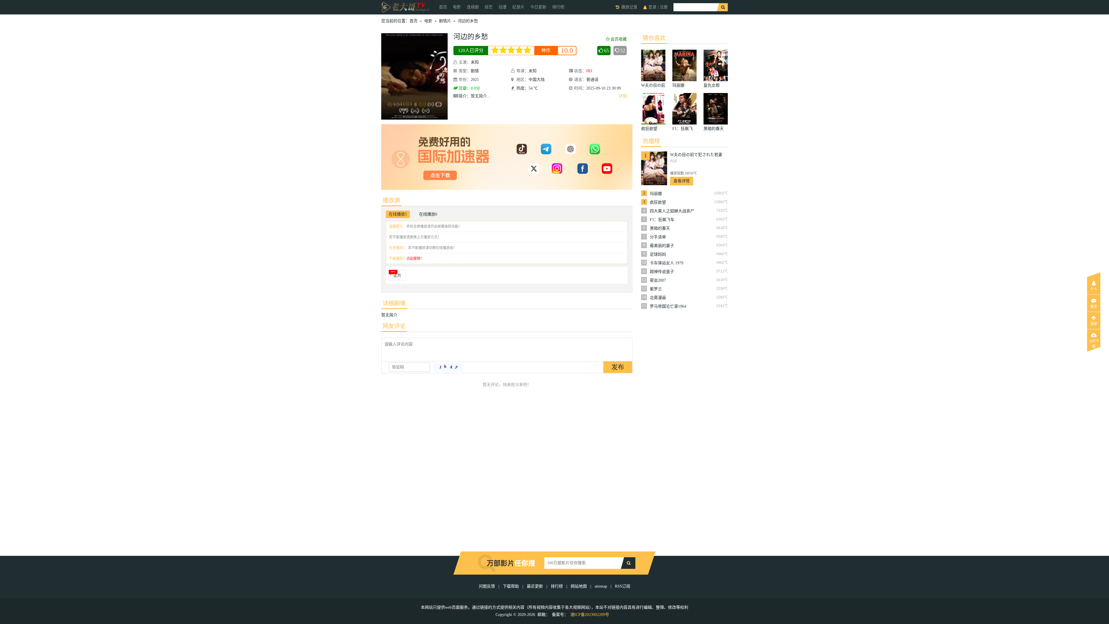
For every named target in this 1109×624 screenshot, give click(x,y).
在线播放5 (398, 214)
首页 (443, 7)
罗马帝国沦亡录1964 (668, 306)
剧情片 (445, 21)
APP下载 (1094, 343)
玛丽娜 (656, 194)
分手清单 (658, 237)
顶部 (1093, 324)
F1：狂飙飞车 (662, 220)
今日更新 (538, 7)
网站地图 (579, 586)
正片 (397, 275)
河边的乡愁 (468, 21)
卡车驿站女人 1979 (666, 263)
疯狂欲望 (658, 202)
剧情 (475, 71)
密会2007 (658, 280)
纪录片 (518, 7)
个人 (1093, 289)
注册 (664, 7)
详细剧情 (394, 303)
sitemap (601, 586)
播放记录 (629, 7)
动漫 (502, 7)
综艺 (489, 7)
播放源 (391, 200)
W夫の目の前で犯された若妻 (696, 155)
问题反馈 (487, 586)
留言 (1093, 306)
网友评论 (394, 326)
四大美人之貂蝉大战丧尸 (672, 211)
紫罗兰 (656, 289)
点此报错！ (415, 259)
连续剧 (473, 7)
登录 (652, 7)
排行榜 (558, 7)
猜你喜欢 (654, 38)
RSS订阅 (622, 586)
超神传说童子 (662, 272)
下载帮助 (511, 586)
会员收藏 (619, 39)
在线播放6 (428, 214)
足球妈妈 (658, 254)
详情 (623, 96)
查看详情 (681, 181)
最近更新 (535, 586)
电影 (457, 7)
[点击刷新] (448, 367)
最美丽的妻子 (662, 246)
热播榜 (651, 141)
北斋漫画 (658, 298)
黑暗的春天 (660, 228)
